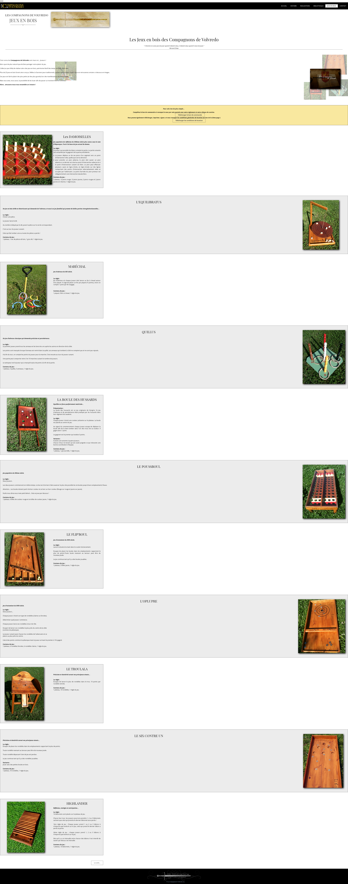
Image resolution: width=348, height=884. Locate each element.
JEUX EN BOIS (331, 6)
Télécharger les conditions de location (189, 120)
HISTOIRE (293, 6)
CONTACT (343, 6)
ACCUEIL (284, 6)
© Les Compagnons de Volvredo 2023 (175, 881)
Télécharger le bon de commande (190, 115)
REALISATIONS (305, 6)
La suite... (97, 863)
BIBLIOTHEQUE (318, 6)
